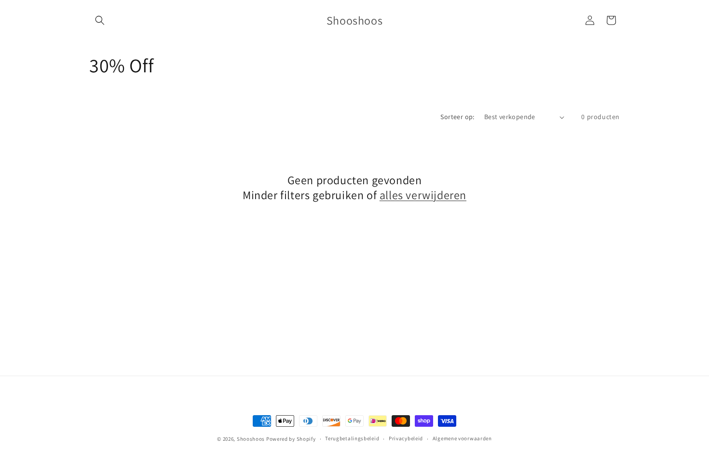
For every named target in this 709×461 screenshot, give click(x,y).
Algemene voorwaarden (462, 438)
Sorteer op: (457, 116)
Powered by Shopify (291, 438)
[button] (99, 20)
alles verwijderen (423, 195)
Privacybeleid (406, 438)
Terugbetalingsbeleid (352, 438)
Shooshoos (251, 438)
